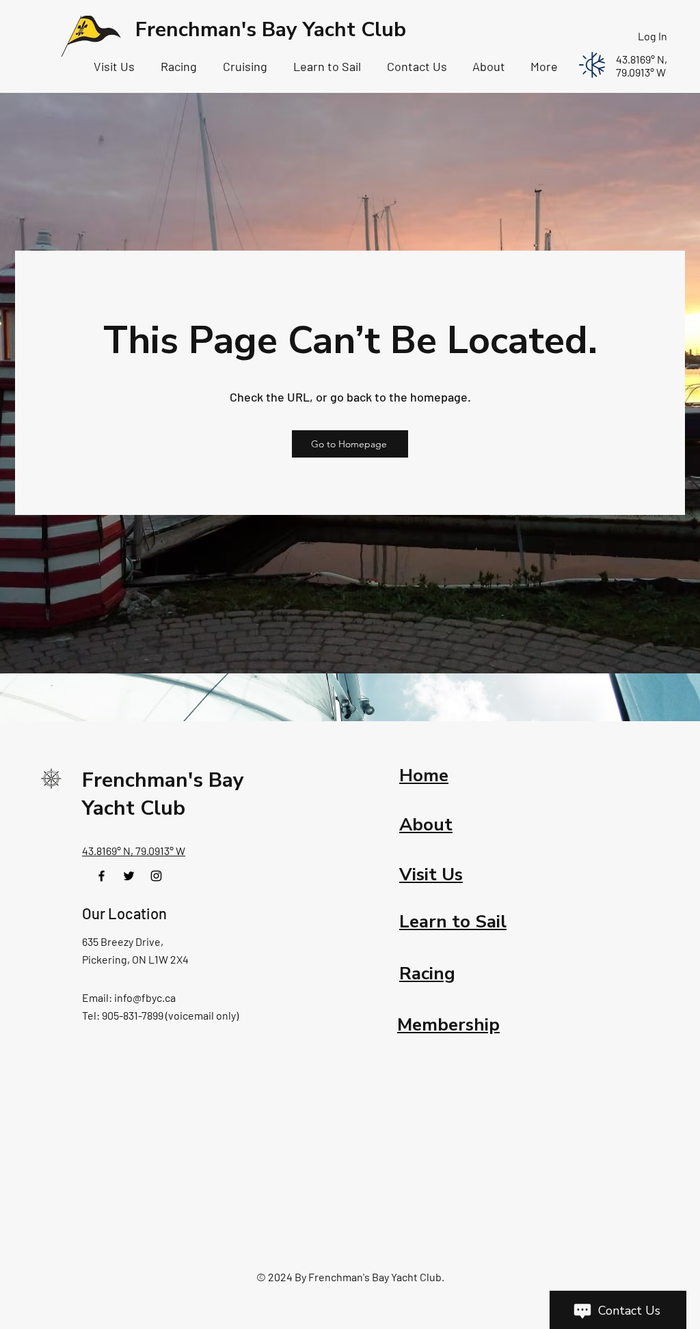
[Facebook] (101, 876)
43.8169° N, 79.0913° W (133, 850)
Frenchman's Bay (163, 780)
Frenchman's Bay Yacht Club (270, 30)
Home (423, 775)
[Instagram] (156, 876)
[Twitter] (129, 876)
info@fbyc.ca (145, 997)
